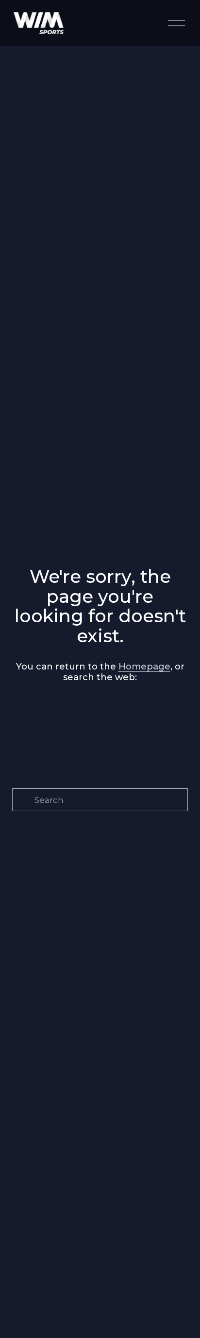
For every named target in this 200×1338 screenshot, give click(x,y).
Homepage (144, 666)
